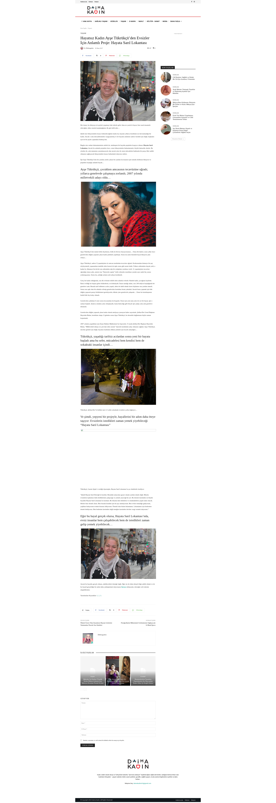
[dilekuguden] (82, 48)
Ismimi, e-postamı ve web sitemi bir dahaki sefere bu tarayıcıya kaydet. (103, 740)
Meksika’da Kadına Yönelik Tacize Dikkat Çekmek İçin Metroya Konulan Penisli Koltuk (93, 681)
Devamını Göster (177, 139)
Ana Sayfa (83, 28)
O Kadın (142, 676)
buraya (123, 587)
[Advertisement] (178, 48)
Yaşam (90, 28)
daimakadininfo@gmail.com (142, 783)
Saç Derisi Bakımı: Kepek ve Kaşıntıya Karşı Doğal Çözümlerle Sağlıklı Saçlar (182, 130)
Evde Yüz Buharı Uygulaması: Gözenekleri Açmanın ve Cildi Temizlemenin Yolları (183, 117)
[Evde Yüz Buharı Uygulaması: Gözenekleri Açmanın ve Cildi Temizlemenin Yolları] (166, 116)
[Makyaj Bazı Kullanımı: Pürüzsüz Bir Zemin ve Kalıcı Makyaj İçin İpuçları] (166, 103)
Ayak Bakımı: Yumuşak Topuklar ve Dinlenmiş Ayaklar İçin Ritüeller (184, 91)
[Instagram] (194, 1)
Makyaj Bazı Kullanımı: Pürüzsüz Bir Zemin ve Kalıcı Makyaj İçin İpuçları (184, 104)
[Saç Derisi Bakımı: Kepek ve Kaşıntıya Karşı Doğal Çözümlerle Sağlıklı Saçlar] (166, 129)
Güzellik (176, 74)
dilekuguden (90, 48)
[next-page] (85, 689)
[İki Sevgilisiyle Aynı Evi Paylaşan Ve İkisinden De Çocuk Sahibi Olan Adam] (118, 671)
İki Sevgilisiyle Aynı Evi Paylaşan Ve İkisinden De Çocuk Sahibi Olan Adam (118, 681)
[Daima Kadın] (95, 10)
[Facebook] (191, 1)
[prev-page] (81, 689)
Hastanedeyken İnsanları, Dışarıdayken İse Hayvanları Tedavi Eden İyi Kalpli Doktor (143, 681)
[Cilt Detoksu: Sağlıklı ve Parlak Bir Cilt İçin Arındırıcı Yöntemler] (166, 77)
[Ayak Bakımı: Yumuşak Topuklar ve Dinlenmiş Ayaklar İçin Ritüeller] (166, 90)
